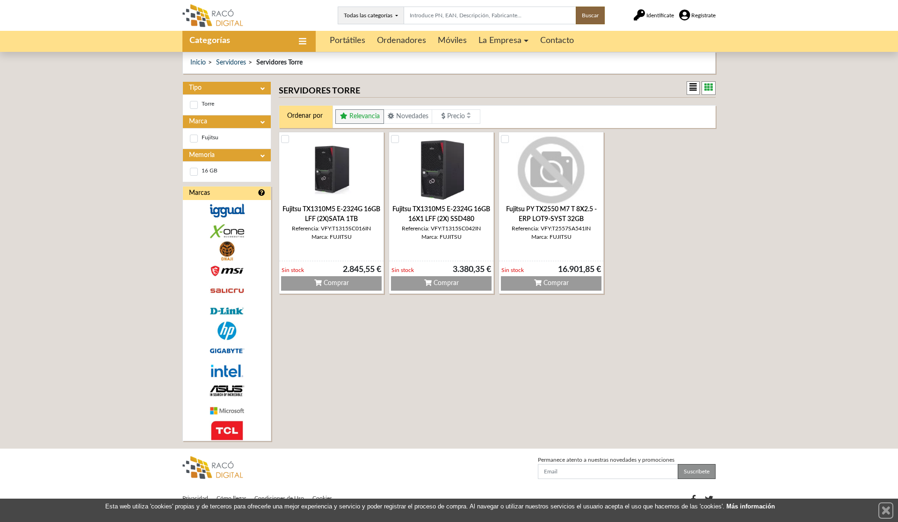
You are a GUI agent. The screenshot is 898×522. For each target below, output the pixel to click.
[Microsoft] (227, 411)
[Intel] (227, 371)
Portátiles (347, 40)
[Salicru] (227, 291)
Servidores (231, 62)
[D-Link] (227, 311)
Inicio (198, 62)
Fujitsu (210, 137)
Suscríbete (697, 471)
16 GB (209, 170)
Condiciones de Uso (279, 498)
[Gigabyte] (227, 351)
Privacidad (195, 498)
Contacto (557, 40)
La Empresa (499, 40)
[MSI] (227, 271)
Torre (208, 104)
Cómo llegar (231, 498)
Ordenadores (401, 40)
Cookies (322, 498)
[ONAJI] (227, 251)
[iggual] (227, 210)
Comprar (335, 283)
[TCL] (227, 431)
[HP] (227, 331)
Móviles (452, 40)
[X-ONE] (227, 231)
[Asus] (227, 391)
